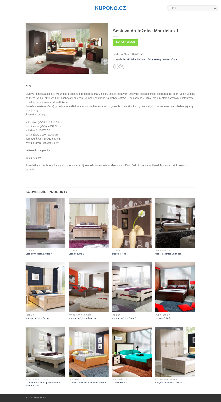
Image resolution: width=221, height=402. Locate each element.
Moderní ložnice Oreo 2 (124, 318)
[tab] (28, 86)
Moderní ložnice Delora (37, 318)
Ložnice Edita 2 (163, 318)
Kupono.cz (110, 8)
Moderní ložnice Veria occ (168, 253)
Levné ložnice (129, 59)
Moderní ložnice (169, 59)
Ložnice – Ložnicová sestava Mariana (88, 382)
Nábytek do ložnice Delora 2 (169, 382)
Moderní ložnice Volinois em (83, 318)
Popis (28, 86)
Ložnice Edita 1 (119, 382)
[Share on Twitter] (121, 66)
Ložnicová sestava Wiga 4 (39, 253)
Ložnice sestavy (153, 59)
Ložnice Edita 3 (76, 253)
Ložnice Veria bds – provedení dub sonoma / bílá (43, 384)
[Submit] (215, 8)
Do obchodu (125, 42)
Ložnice (141, 59)
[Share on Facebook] (116, 66)
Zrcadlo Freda (119, 253)
